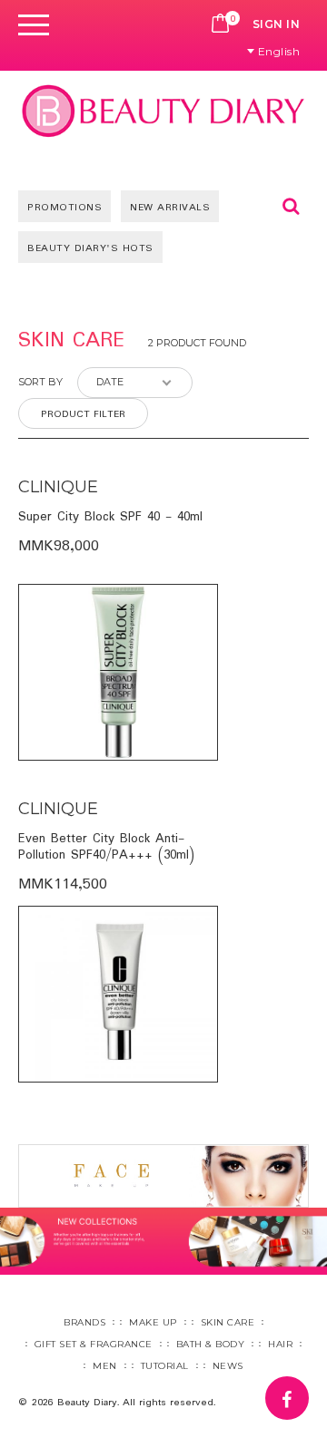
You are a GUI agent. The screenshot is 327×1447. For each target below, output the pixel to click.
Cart (220, 24)
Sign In (277, 24)
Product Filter (83, 414)
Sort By (40, 381)
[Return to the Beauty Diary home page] (163, 111)
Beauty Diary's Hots (90, 248)
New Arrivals (170, 207)
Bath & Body (210, 1344)
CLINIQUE (58, 487)
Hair (280, 1344)
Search (290, 206)
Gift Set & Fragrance (94, 1344)
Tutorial (165, 1366)
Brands (84, 1322)
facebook (308, 1389)
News (228, 1366)
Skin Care (228, 1322)
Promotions (64, 207)
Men (105, 1366)
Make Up (153, 1322)
